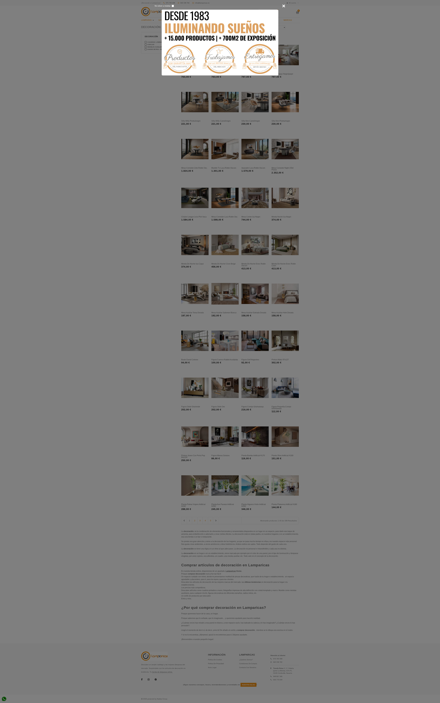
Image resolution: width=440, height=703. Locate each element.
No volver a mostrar (162, 6)
